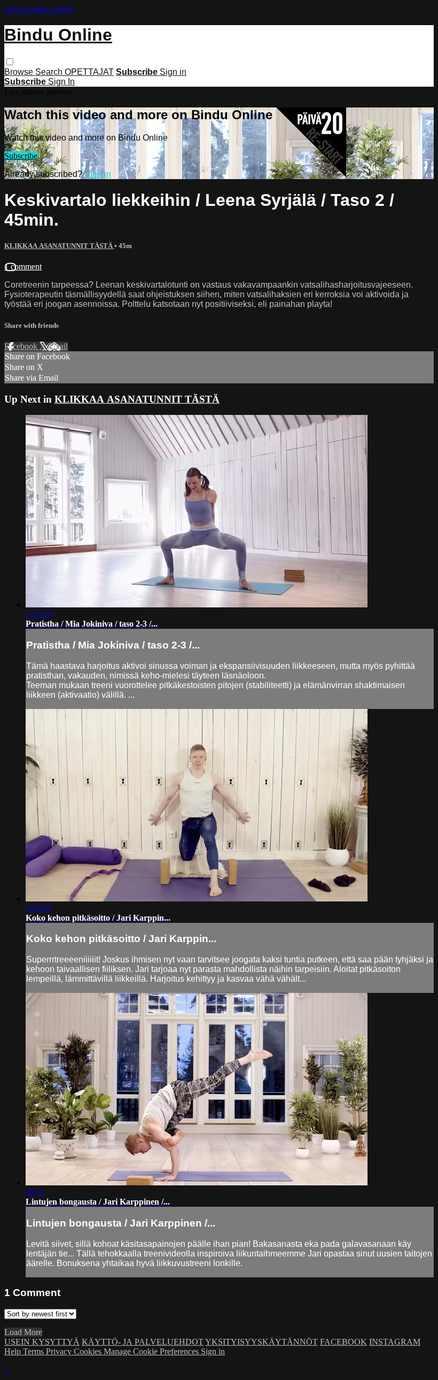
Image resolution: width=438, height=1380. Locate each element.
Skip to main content (39, 8)
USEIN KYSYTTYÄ (42, 1341)
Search (50, 71)
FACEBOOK (343, 1341)
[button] (9, 61)
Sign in (173, 71)
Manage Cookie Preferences (152, 1351)
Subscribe (20, 155)
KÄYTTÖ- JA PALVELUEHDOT (143, 1341)
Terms (34, 1351)
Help (13, 1351)
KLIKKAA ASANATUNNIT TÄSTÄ (59, 246)
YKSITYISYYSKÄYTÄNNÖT (261, 1341)
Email (58, 346)
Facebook (22, 346)
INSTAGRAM (394, 1341)
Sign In (61, 81)
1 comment (23, 266)
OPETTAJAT (89, 71)
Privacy (60, 1351)
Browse (19, 71)
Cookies (89, 1351)
